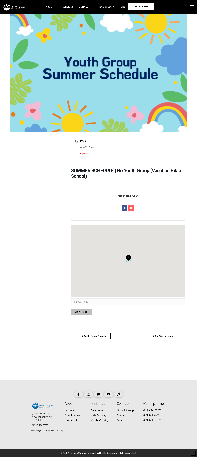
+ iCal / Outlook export (163, 336)
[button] (191, 7)
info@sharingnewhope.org (48, 430)
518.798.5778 (41, 425)
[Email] (131, 208)
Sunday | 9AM (150, 414)
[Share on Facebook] (124, 208)
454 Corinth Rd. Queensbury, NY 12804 (43, 417)
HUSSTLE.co (124, 453)
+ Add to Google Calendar (94, 336)
